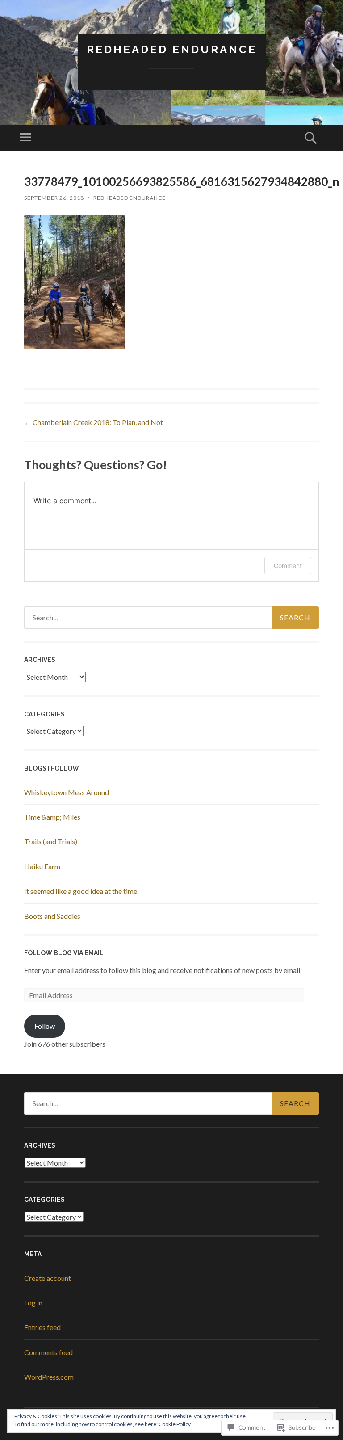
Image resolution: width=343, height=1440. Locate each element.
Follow (44, 1026)
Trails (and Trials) (50, 841)
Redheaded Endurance (172, 49)
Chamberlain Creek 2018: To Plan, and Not (93, 422)
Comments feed (48, 1352)
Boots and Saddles (52, 916)
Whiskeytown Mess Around (66, 792)
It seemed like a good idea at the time (80, 891)
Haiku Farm (42, 866)
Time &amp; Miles (52, 817)
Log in (33, 1302)
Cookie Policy (175, 1424)
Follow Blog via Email (64, 952)
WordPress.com (49, 1377)
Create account (47, 1278)
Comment (288, 565)
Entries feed (42, 1327)
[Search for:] (171, 617)
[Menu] (25, 138)
